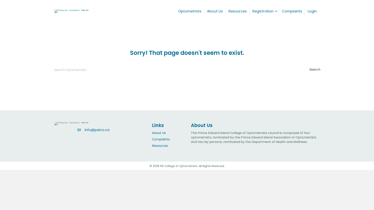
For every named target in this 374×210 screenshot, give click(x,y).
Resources (237, 11)
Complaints (292, 11)
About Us (215, 11)
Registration (262, 11)
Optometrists (189, 11)
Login (312, 11)
